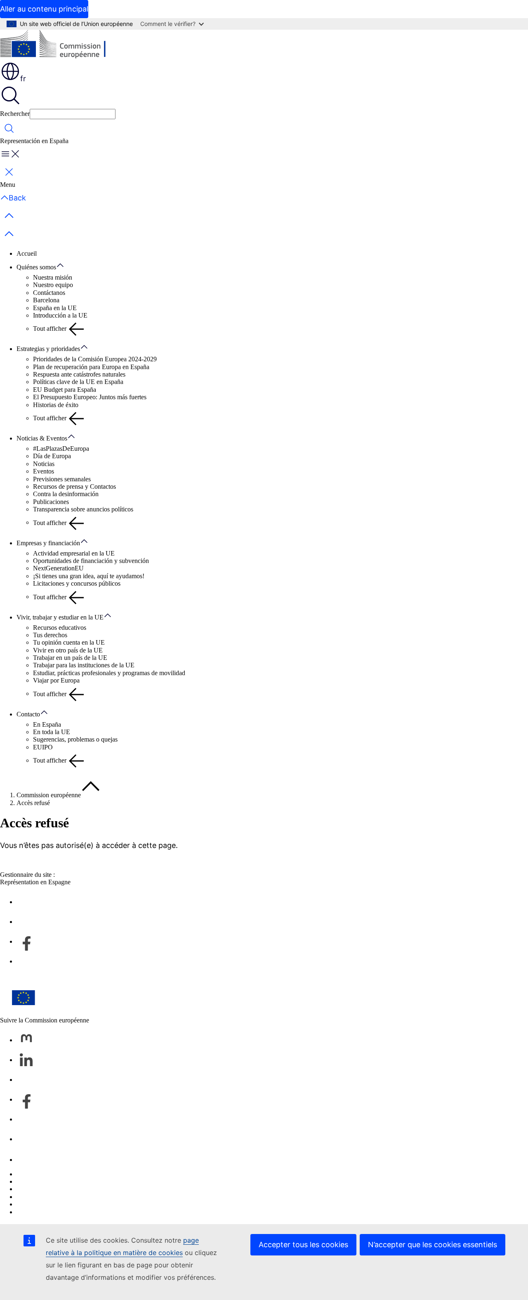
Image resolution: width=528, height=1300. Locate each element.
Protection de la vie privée (50, 1196)
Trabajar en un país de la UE (70, 657)
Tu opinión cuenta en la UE (69, 642)
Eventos (43, 471)
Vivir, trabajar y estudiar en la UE (60, 617)
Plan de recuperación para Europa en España (91, 366)
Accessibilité (33, 1211)
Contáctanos (49, 292)
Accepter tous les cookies (303, 1244)
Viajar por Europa (56, 680)
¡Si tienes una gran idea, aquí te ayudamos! (88, 575)
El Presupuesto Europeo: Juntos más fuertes (89, 396)
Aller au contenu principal (44, 9)
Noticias (43, 463)
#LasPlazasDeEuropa (61, 448)
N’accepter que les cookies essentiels (432, 1244)
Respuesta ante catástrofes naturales (79, 374)
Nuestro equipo (53, 284)
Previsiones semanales (62, 479)
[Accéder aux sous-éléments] (64, 265)
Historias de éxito (55, 404)
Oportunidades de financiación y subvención (91, 560)
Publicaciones (51, 501)
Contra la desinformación (66, 493)
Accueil (26, 253)
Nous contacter (36, 1159)
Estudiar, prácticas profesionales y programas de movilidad (109, 672)
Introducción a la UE (60, 315)
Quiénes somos (36, 267)
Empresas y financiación (48, 542)
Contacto (28, 714)
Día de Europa (52, 455)
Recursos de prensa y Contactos (74, 486)
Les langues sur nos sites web (54, 1181)
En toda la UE (51, 731)
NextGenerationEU (58, 568)
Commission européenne (48, 794)
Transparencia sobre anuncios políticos (83, 509)
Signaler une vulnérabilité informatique (67, 1174)
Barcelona (46, 300)
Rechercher (15, 113)
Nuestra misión (52, 277)
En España (47, 724)
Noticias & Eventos (41, 438)
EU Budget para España (64, 389)
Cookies (27, 1188)
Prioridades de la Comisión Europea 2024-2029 (95, 359)
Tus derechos (50, 634)
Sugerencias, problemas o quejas (75, 739)
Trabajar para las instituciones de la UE (83, 665)
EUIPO (43, 747)
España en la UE (55, 307)
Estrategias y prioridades (48, 348)
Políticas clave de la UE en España (78, 381)
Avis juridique (34, 1204)
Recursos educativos (59, 627)
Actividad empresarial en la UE (74, 553)
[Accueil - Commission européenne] (60, 45)
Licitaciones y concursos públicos (76, 583)
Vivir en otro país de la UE (68, 650)
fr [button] (23, 78)
